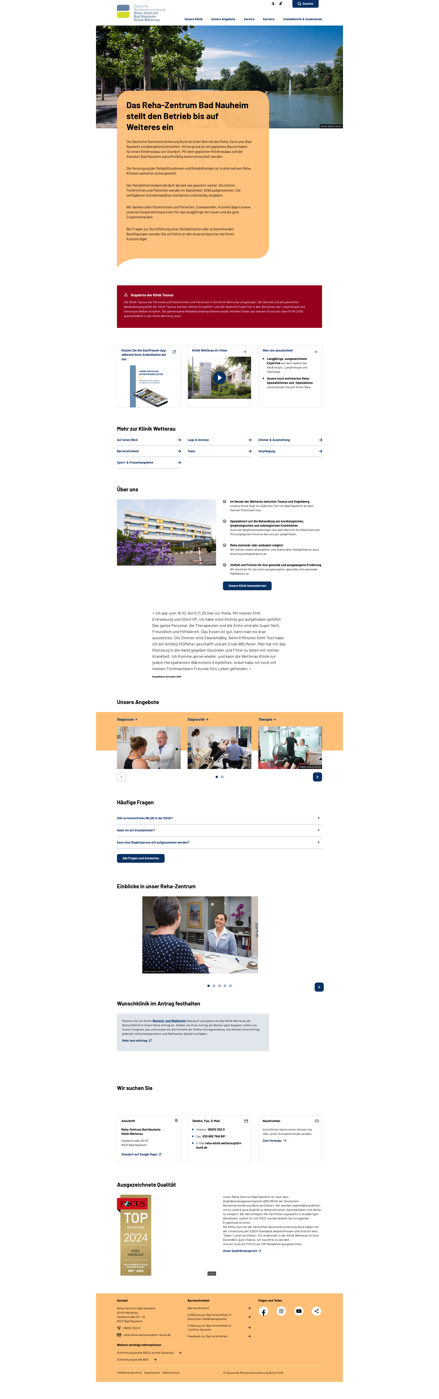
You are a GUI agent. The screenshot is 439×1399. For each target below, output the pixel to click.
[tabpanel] (149, 744)
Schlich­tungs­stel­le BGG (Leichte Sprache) (145, 1352)
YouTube (300, 1309)
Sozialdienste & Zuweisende (302, 19)
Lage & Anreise (198, 440)
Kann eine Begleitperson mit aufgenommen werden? (153, 842)
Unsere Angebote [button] (223, 19)
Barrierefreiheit (128, 451)
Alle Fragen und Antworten (140, 858)
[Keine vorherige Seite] (121, 777)
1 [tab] (217, 777)
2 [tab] (222, 777)
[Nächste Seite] (317, 777)
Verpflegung (266, 451)
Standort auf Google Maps (139, 1154)
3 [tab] (219, 986)
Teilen (316, 1310)
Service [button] (249, 19)
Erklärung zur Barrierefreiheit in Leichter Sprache (209, 1327)
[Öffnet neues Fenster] (280, 4)
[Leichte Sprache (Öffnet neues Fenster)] (273, 4)
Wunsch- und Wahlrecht (169, 1021)
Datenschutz (171, 1372)
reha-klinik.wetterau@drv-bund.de (147, 1335)
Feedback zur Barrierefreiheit (208, 1336)
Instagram (282, 1309)
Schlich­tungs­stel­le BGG (133, 1359)
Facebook (264, 1309)
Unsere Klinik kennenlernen (247, 586)
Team (191, 451)
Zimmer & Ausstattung (274, 440)
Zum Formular (272, 1140)
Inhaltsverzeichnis (129, 1372)
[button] (305, 4)
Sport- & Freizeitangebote (135, 462)
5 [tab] (230, 986)
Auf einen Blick (127, 440)
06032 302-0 (131, 1328)
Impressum (152, 1372)
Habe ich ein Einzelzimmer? (136, 830)
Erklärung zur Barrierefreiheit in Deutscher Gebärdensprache (209, 1317)
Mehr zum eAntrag (135, 1040)
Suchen (308, 3)
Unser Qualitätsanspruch (240, 1251)
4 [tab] (225, 986)
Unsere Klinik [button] (194, 19)
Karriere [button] (269, 19)
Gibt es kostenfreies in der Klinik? (145, 818)
